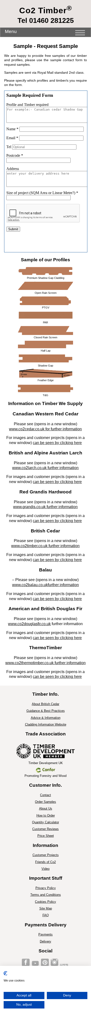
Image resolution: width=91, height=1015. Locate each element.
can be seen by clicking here (57, 443)
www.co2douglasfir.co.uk (29, 624)
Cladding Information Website (45, 724)
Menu (11, 31)
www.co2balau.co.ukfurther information (45, 585)
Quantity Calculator (45, 822)
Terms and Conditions (45, 895)
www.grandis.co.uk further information (45, 507)
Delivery (45, 941)
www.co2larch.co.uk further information (45, 468)
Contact (45, 795)
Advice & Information (45, 718)
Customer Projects (46, 855)
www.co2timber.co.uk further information (45, 546)
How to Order (45, 815)
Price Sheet (45, 836)
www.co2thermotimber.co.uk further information (45, 663)
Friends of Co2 (45, 862)
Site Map (45, 908)
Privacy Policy (45, 888)
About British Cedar (45, 704)
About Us (45, 808)
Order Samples (45, 802)
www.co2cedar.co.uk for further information (45, 429)
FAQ (45, 915)
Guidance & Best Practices (45, 711)
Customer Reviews (45, 829)
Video (45, 869)
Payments (45, 934)
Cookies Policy (45, 902)
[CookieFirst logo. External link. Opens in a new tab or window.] (5, 973)
